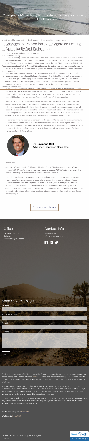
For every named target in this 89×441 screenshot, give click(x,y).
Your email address (18, 314)
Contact (5, 81)
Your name (14, 306)
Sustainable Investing (11, 55)
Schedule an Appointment (44, 207)
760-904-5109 (50, 233)
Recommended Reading (12, 66)
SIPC (39, 377)
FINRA (34, 377)
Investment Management (13, 40)
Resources (53, 45)
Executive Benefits (10, 50)
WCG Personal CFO (29, 76)
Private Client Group (10, 35)
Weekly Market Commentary (39, 66)
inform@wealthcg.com (53, 236)
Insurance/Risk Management (53, 40)
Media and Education (11, 61)
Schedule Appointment (12, 87)
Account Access (8, 71)
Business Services (9, 45)
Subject (13, 323)
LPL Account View (9, 76)
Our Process (32, 40)
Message (14, 332)
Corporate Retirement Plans (33, 50)
